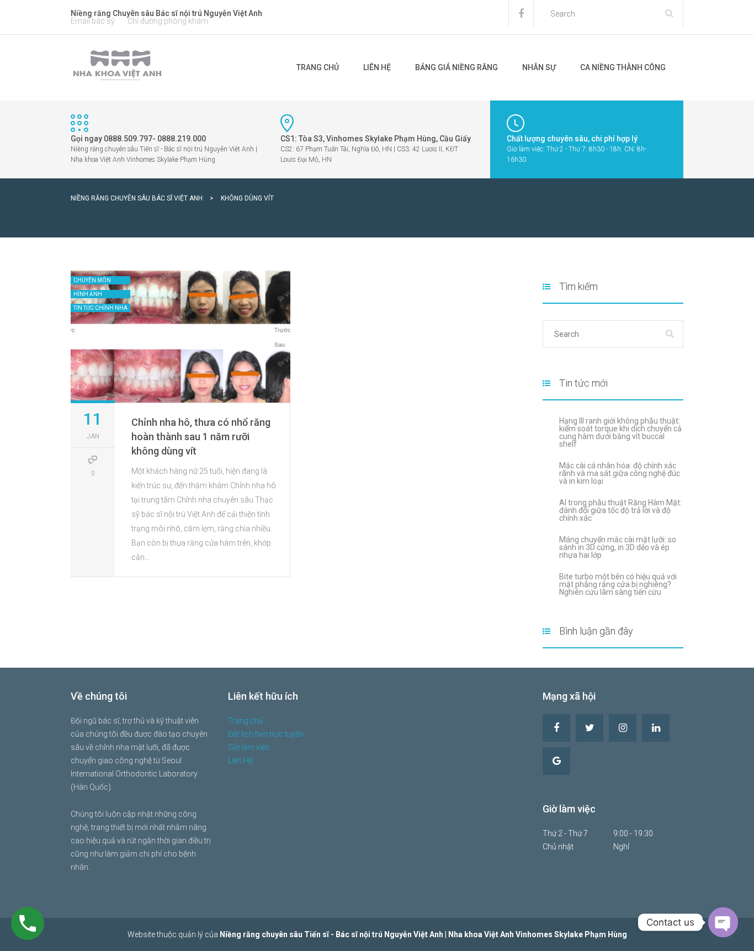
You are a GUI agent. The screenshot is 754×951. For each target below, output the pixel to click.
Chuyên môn (92, 280)
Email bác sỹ (93, 21)
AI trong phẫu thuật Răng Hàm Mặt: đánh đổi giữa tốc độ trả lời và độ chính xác (620, 510)
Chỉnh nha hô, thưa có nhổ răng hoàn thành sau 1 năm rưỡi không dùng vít (200, 436)
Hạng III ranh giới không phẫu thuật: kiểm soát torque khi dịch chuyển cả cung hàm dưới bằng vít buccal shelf (620, 432)
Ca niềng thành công (623, 67)
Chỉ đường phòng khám (168, 21)
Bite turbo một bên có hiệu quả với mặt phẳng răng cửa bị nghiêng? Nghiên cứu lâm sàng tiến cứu (618, 584)
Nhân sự (539, 67)
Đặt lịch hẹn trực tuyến (266, 734)
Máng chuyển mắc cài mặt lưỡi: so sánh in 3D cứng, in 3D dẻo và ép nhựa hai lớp (617, 547)
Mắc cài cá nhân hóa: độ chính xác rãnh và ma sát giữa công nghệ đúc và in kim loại (619, 473)
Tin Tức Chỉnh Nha (100, 308)
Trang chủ (317, 67)
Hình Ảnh (87, 294)
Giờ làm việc (249, 747)
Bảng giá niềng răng (456, 67)
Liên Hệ (377, 67)
